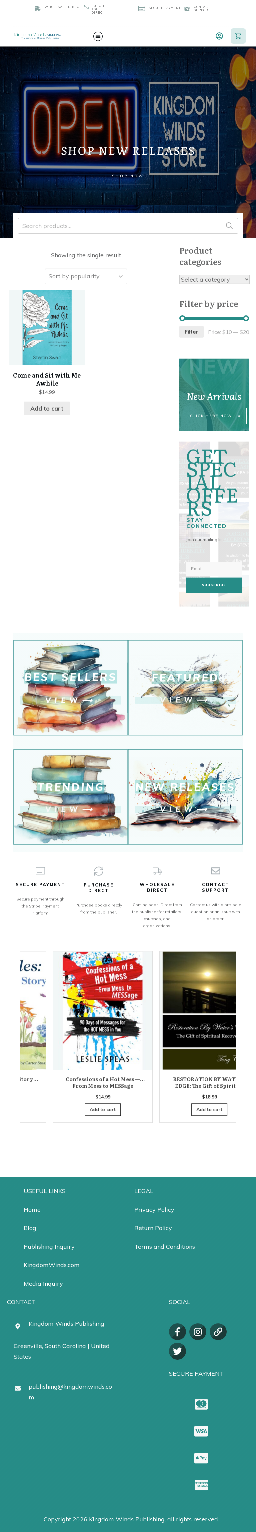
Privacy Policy (154, 1209)
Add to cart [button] (46, 408)
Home (32, 1209)
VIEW (63, 700)
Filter (191, 331)
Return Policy (153, 1228)
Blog (30, 1228)
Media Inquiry (43, 1283)
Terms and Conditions (164, 1246)
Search (229, 225)
